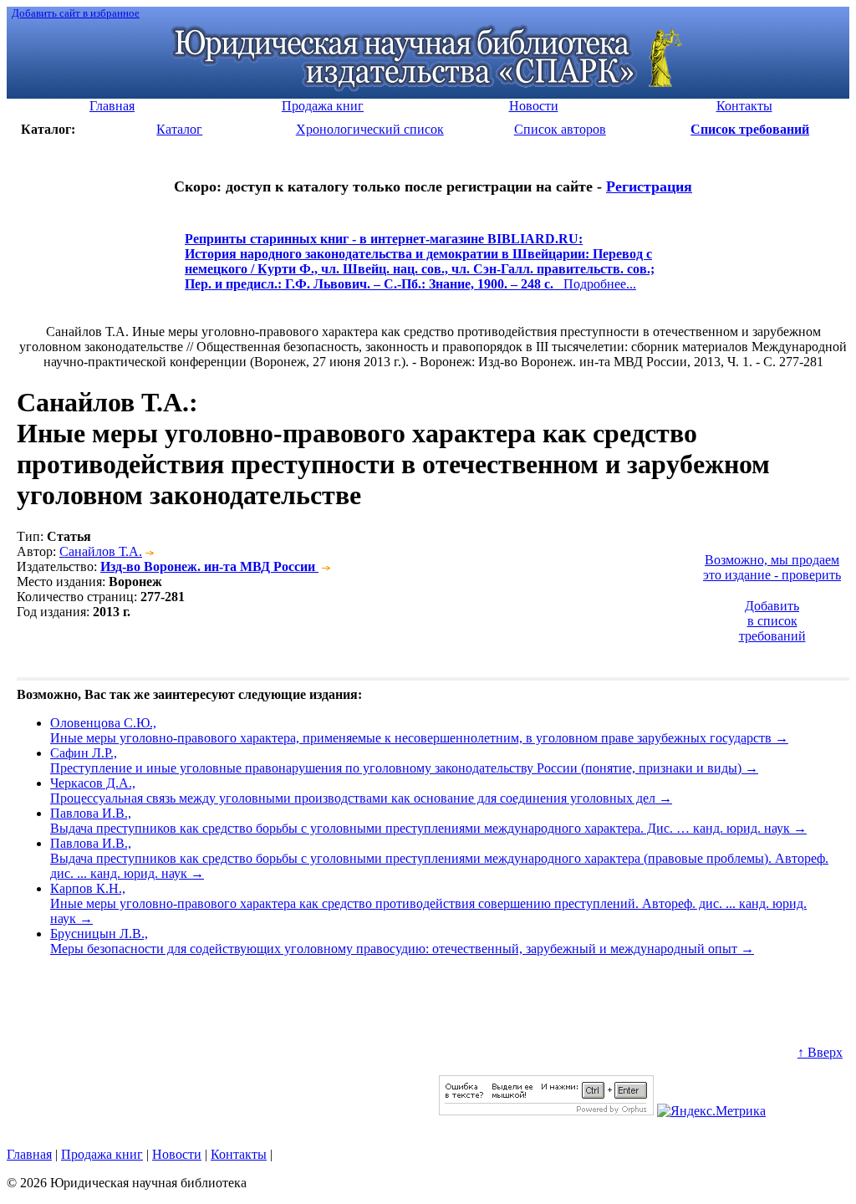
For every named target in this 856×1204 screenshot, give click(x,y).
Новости (176, 1154)
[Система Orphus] (546, 1111)
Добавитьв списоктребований (772, 621)
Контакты (239, 1154)
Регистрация (649, 186)
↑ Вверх (820, 1052)
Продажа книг (102, 1154)
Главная (29, 1154)
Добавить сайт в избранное (76, 13)
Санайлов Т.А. (100, 551)
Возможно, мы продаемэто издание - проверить (772, 567)
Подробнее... (420, 269)
